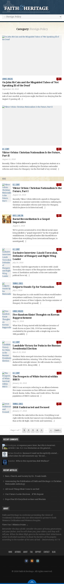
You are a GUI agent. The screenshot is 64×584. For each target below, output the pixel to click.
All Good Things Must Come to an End (22, 489)
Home (10, 552)
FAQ (31, 552)
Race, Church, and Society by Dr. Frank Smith (25, 476)
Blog (54, 552)
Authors (18, 552)
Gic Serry (5, 149)
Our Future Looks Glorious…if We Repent (24, 494)
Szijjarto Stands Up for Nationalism (33, 286)
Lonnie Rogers (7, 79)
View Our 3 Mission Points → (15, 524)
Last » (57, 430)
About (25, 552)
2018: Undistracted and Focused (31, 407)
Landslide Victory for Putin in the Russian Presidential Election (37, 347)
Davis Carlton (18, 215)
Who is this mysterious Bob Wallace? (32, 461)
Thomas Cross (18, 283)
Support (38, 552)
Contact (47, 552)
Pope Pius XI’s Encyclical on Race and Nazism (25, 499)
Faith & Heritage (26, 6)
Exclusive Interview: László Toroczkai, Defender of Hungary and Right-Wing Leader (35, 256)
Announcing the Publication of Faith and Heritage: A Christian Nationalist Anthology (33, 482)
